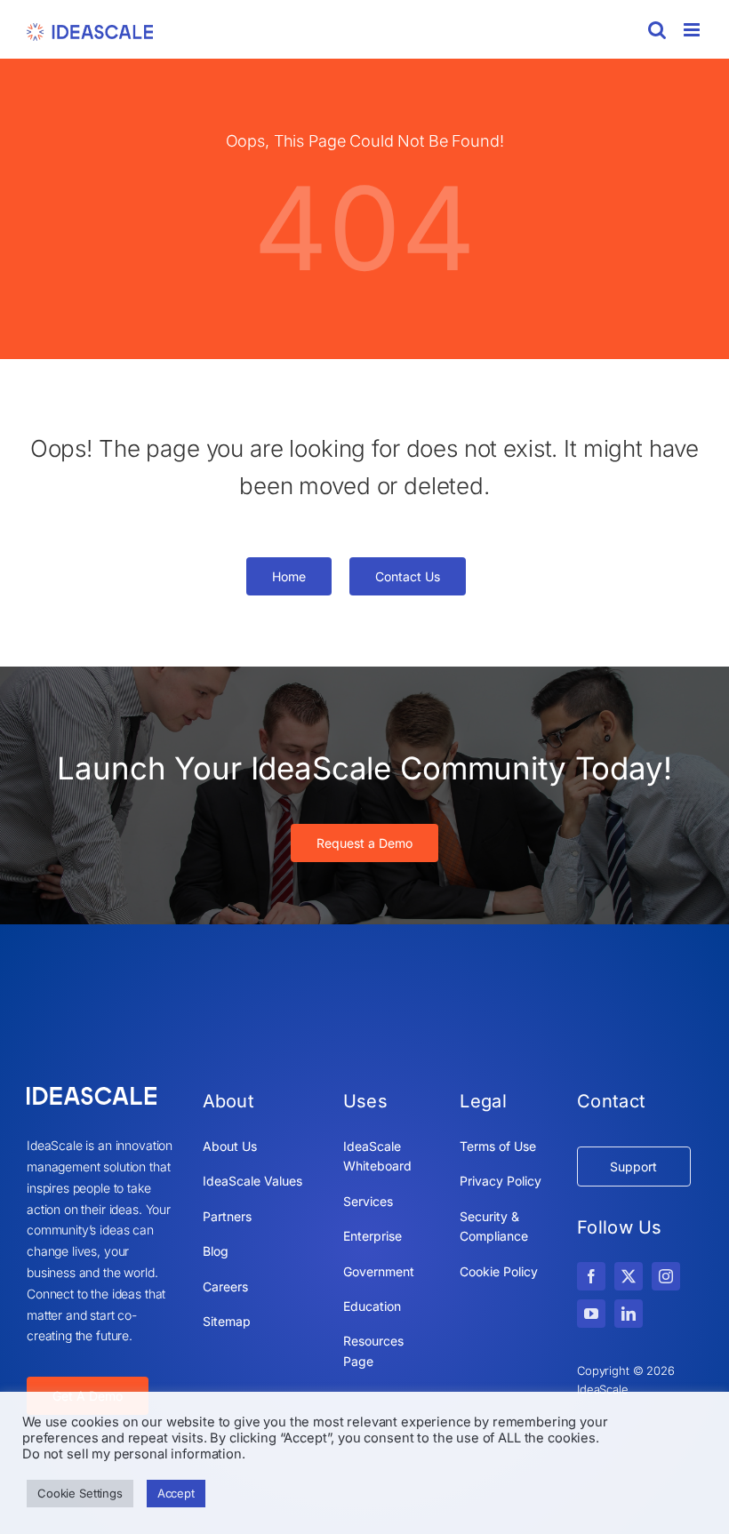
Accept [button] (176, 1493)
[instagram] (666, 1276)
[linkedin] (628, 1313)
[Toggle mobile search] (657, 29)
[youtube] (591, 1313)
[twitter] (628, 1276)
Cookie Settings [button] (80, 1493)
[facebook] (591, 1276)
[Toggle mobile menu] (693, 29)
